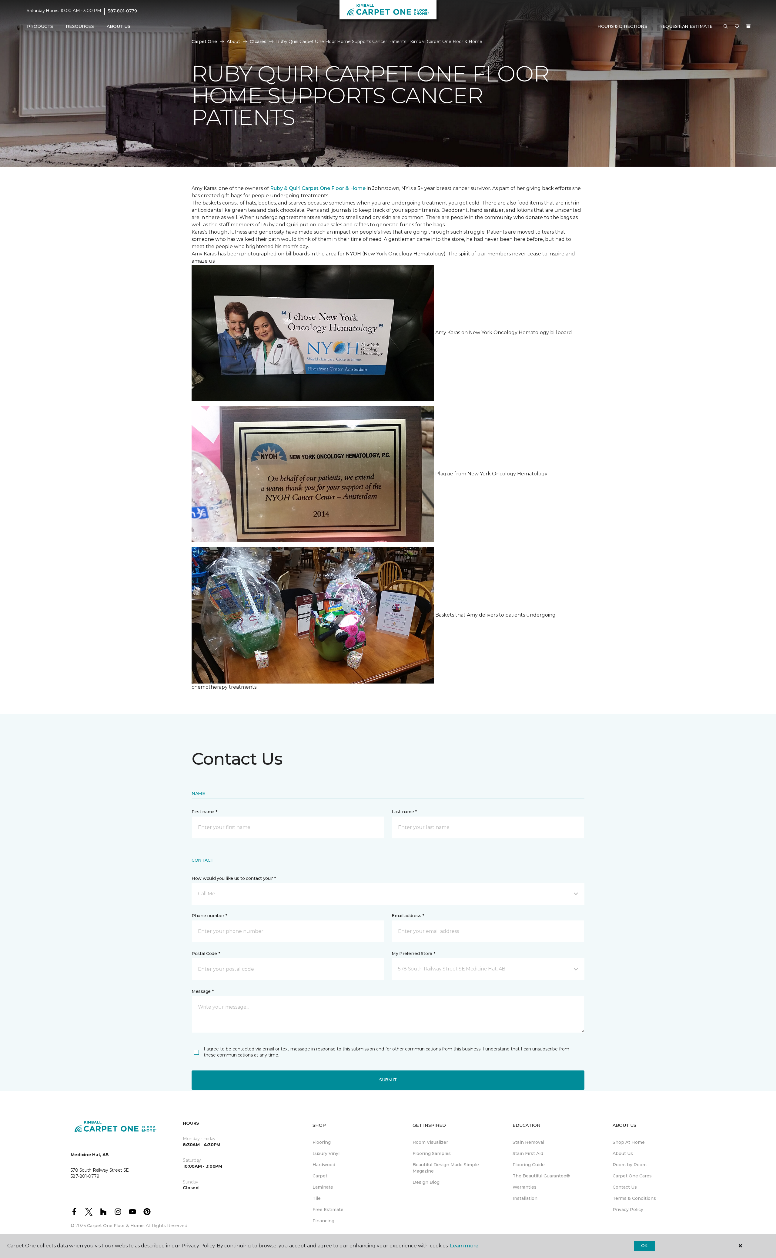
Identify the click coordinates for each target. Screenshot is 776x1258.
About (233, 41)
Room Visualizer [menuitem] (430, 1142)
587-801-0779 (122, 11)
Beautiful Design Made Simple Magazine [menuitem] (446, 1168)
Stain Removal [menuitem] (528, 1142)
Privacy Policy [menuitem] (628, 1209)
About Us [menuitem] (623, 1153)
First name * (204, 812)
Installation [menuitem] (525, 1198)
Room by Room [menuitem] (630, 1164)
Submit (388, 1080)
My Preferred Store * (413, 953)
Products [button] (40, 26)
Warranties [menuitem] (525, 1187)
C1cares (258, 41)
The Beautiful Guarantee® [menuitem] (541, 1176)
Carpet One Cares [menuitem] (632, 1176)
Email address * (408, 916)
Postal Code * (206, 953)
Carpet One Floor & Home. (116, 1225)
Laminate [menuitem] (323, 1187)
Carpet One (204, 41)
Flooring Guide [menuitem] (529, 1164)
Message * (202, 991)
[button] (725, 26)
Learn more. (464, 1246)
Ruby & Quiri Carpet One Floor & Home (318, 188)
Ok (644, 1245)
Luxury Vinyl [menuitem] (326, 1153)
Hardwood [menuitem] (324, 1164)
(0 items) (748, 26)
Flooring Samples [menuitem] (432, 1153)
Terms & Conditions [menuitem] (634, 1198)
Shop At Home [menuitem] (629, 1142)
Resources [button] (80, 26)
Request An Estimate (686, 26)
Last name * (404, 812)
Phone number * (209, 916)
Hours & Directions (622, 26)
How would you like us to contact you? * (234, 878)
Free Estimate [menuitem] (328, 1209)
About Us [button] (118, 26)
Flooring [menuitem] (322, 1142)
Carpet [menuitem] (320, 1176)
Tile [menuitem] (317, 1198)
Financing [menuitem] (323, 1220)
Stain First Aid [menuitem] (528, 1153)
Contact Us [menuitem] (625, 1187)
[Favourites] (737, 26)
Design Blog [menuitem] (426, 1182)
